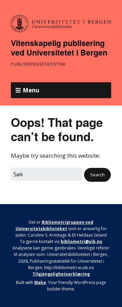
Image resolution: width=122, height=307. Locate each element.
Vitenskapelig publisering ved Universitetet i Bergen (59, 47)
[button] (97, 175)
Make (40, 282)
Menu (31, 90)
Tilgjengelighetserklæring (61, 274)
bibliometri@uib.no (81, 241)
